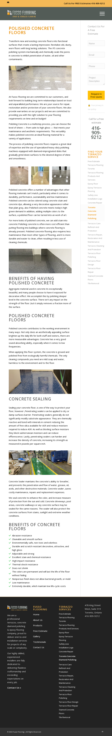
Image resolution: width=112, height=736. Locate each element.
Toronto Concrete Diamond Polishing (92, 213)
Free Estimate (40, 630)
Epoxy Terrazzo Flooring (95, 189)
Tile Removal (93, 283)
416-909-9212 (98, 3)
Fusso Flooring (18, 732)
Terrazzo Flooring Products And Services (95, 176)
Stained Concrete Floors (95, 278)
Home (36, 614)
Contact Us (38, 647)
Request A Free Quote (96, 95)
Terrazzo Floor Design (94, 263)
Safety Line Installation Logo (95, 197)
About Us (37, 619)
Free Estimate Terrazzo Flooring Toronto (95, 165)
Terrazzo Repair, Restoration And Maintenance (95, 238)
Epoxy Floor (93, 183)
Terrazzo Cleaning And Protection (96, 248)
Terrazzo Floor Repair (94, 270)
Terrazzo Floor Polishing (94, 255)
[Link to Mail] (8, 2)
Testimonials (39, 641)
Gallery (36, 636)
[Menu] (101, 13)
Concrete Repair (95, 202)
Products (37, 625)
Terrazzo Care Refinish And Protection (94, 227)
